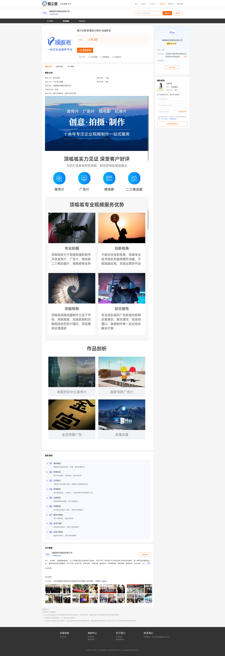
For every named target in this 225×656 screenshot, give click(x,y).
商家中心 (171, 3)
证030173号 (91, 650)
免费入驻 (162, 3)
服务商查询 (120, 639)
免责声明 (91, 639)
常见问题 (63, 637)
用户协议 (91, 637)
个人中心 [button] (152, 4)
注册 (181, 4)
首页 (136, 4)
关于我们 (119, 637)
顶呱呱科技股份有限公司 (59, 11)
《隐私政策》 (173, 119)
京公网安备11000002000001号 (109, 650)
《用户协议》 (164, 119)
